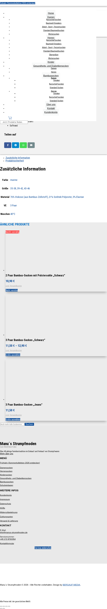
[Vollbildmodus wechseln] (4, 606)
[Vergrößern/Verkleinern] (1, 606)
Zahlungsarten (6, 517)
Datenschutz (5, 504)
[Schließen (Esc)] (9, 606)
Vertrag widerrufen (43, 547)
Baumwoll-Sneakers (53, 23)
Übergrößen (53, 55)
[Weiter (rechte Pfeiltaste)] (4, 608)
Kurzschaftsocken (53, 19)
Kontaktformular (7, 543)
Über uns (50, 104)
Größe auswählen (13, 355)
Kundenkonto (51, 112)
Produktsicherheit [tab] (15, 160)
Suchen (29, 424)
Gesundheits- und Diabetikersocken (51, 66)
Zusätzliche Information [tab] (18, 157)
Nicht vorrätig (12, 290)
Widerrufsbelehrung (8, 512)
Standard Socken (56, 88)
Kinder (51, 62)
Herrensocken (6, 471)
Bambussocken (51, 76)
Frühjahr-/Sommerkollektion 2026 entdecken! (17, 3)
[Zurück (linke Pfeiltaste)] (1, 608)
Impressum (5, 499)
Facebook (7, 145)
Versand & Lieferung (9, 521)
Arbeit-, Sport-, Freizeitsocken (53, 27)
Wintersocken (53, 34)
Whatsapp (23, 145)
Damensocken (6, 468)
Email (31, 145)
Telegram (15, 145)
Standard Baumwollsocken (53, 30)
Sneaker (56, 80)
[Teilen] (6, 606)
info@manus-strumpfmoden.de (13, 532)
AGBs (2, 508)
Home (51, 13)
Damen (51, 17)
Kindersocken (6, 475)
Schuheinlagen (6, 485)
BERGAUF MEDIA (71, 585)
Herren (51, 38)
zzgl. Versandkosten (14, 286)
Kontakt (51, 108)
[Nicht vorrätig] (26, 270)
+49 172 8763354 (8, 539)
